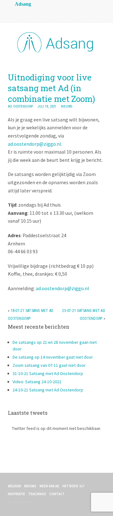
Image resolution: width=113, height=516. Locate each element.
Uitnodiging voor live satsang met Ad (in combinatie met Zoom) (51, 88)
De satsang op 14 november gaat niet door (53, 357)
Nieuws (66, 106)
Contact (57, 494)
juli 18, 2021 (47, 106)
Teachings (37, 494)
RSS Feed (14, 12)
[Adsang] (56, 51)
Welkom (14, 486)
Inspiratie (16, 494)
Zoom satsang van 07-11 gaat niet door (49, 365)
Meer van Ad (49, 486)
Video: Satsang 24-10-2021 (37, 381)
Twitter (39, 12)
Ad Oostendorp (20, 106)
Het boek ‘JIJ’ (73, 486)
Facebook (26, 12)
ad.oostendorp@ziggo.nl (34, 144)
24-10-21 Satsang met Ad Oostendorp (48, 390)
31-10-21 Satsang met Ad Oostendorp (48, 373)
